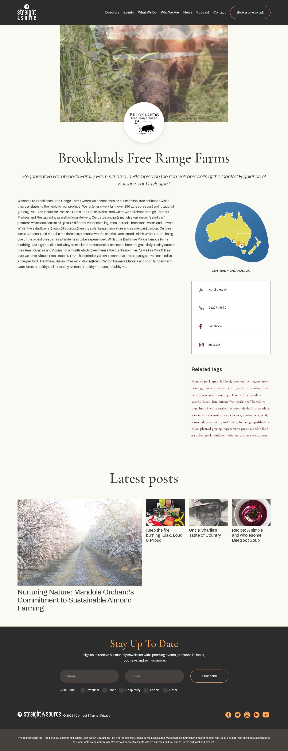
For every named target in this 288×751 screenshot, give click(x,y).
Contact (219, 12)
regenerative (241, 381)
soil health (230, 422)
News (187, 12)
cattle (217, 422)
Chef (112, 690)
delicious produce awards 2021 (246, 435)
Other (173, 690)
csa (226, 415)
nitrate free (227, 402)
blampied (234, 408)
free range (245, 422)
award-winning (219, 395)
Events (128, 12)
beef (247, 402)
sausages (235, 415)
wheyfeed (260, 415)
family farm (199, 395)
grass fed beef (221, 381)
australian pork (201, 435)
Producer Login (115, 43)
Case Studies (147, 26)
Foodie (155, 690)
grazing (248, 415)
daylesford (249, 408)
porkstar (219, 435)
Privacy (105, 715)
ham (215, 402)
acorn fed (197, 422)
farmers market (212, 415)
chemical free (239, 395)
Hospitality (132, 690)
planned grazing (211, 429)
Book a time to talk (250, 12)
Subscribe (209, 676)
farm (265, 388)
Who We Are (170, 12)
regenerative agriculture (220, 388)
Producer (93, 690)
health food (260, 429)
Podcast (202, 12)
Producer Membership (120, 34)
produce (263, 408)
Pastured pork (201, 381)
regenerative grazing (237, 429)
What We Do (147, 12)
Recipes (188, 43)
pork (239, 402)
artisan (196, 415)
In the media (191, 34)
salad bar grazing (249, 388)
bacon (206, 402)
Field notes (190, 52)
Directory (112, 12)
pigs (209, 422)
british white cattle (212, 408)
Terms (94, 715)
